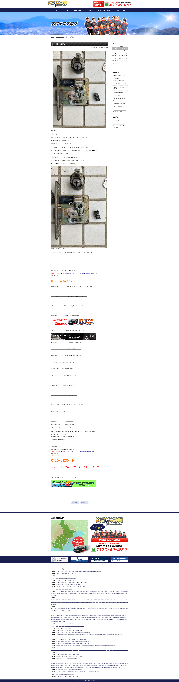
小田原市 (94, 619)
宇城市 (94, 671)
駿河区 (98, 634)
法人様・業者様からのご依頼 (119, 124)
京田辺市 (83, 641)
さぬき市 (78, 656)
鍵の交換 (59, 565)
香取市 (122, 593)
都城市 (69, 674)
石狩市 (60, 571)
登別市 (86, 571)
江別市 (57, 571)
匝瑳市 (113, 593)
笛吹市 (72, 630)
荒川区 (58, 599)
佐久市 (76, 632)
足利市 (78, 586)
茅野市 (82, 632)
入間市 (59, 608)
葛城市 (82, 639)
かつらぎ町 (62, 643)
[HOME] (56, 10)
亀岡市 (63, 641)
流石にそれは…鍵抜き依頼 (119, 95)
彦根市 (60, 637)
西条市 (69, 658)
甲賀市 (85, 637)
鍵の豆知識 (121, 565)
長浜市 (57, 637)
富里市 (62, 593)
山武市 (106, 593)
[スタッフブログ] (121, 10)
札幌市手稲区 (99, 571)
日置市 (64, 676)
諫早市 (67, 669)
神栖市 (79, 584)
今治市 (66, 658)
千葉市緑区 (105, 591)
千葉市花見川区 (76, 591)
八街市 (121, 591)
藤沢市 (80, 619)
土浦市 (57, 584)
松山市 (63, 658)
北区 (74, 599)
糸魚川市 (70, 623)
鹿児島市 (67, 676)
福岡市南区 (58, 663)
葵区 (96, 634)
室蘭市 (89, 571)
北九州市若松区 (122, 663)
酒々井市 (59, 593)
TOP (56, 565)
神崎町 (119, 593)
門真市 (113, 645)
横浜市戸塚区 (110, 615)
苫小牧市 (77, 571)
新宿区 (86, 599)
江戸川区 (68, 599)
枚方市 (57, 645)
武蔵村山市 (114, 602)
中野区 (101, 599)
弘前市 (68, 573)
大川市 (60, 667)
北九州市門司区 (115, 663)
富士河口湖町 (76, 630)
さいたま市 (72, 608)
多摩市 (97, 602)
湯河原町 (63, 621)
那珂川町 (74, 667)
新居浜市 (73, 658)
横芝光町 (110, 593)
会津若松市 (72, 582)
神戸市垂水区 (93, 650)
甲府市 (63, 630)
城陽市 (79, 641)
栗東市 (79, 637)
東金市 (118, 591)
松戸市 (109, 591)
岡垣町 (90, 667)
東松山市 (53, 608)
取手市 (72, 584)
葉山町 (102, 619)
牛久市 (69, 584)
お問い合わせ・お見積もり (113, 565)
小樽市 (67, 571)
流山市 (112, 591)
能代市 (60, 578)
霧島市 (61, 676)
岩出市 (69, 643)
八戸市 (75, 573)
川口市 (56, 608)
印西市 (95, 593)
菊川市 (114, 634)
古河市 (63, 584)
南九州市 (76, 676)
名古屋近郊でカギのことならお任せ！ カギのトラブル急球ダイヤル (67, 315)
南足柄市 (98, 619)
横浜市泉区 (76, 615)
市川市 (60, 591)
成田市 (100, 593)
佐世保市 (57, 669)
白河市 (83, 582)
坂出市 (71, 656)
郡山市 (76, 582)
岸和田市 (101, 645)
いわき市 (86, 582)
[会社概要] (90, 10)
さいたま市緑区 (115, 608)
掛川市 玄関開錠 (59, 44)
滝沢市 (57, 575)
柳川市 (92, 665)
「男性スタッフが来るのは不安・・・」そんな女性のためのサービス (67, 306)
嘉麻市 (53, 667)
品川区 (110, 599)
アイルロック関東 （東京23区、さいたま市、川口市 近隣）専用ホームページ (70, 405)
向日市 (66, 641)
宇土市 (91, 671)
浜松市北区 (63, 634)
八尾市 (84, 645)
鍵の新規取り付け (84, 565)
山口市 (57, 654)
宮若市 (67, 667)
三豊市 (61, 656)
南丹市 (60, 641)
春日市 (75, 665)
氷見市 (57, 626)
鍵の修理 (69, 565)
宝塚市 (114, 650)
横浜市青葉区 (65, 615)
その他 (106, 47)
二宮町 (114, 619)
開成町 (53, 621)
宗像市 (85, 665)
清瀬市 (64, 602)
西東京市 (61, 602)
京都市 (57, 641)
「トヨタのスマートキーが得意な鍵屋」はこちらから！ (64, 375)
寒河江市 (60, 580)
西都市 (63, 674)
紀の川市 (66, 643)
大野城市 (89, 665)
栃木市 (81, 586)
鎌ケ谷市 (82, 593)
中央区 (93, 599)
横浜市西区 (55, 617)
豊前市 (71, 667)
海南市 (81, 643)
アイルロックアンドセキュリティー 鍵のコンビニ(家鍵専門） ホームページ (69, 296)
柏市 (88, 593)
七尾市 (57, 628)
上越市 (60, 623)
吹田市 (71, 645)
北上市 (69, 575)
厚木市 (60, 619)
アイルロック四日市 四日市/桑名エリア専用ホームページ (65, 368)
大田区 (114, 599)
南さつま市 (72, 676)
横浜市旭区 (60, 615)
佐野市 (72, 586)
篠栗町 (93, 667)
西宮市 (117, 650)
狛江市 (124, 599)
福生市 (124, 602)
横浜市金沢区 (82, 615)
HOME (52, 37)
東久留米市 (68, 602)
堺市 (98, 645)
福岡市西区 (74, 663)
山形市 (70, 580)
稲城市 (94, 602)
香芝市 (71, 639)
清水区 (93, 634)
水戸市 (60, 584)
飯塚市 (68, 665)
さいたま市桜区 (60, 610)
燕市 (79, 623)
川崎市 (77, 617)
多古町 (116, 593)
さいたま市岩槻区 (79, 608)
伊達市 (80, 571)
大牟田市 (71, 665)
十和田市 (71, 573)
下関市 (60, 654)
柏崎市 (63, 623)
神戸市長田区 (81, 650)
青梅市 (54, 604)
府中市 (90, 602)
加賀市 (66, 628)
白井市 (86, 593)
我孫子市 (91, 593)
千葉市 (124, 591)
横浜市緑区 (68, 617)
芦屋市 (123, 650)
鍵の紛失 (78, 565)
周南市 (75, 654)
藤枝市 (101, 634)
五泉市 (66, 623)
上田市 (69, 632)
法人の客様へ (92, 565)
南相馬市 (63, 582)
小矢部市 (73, 626)
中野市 (57, 632)
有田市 (84, 643)
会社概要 (105, 565)
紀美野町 (77, 643)
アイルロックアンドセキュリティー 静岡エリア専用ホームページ (67, 355)
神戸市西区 (98, 650)
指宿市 (80, 676)
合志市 (85, 671)
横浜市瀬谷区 (104, 615)
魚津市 (66, 626)
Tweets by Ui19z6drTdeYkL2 (58, 439)
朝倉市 (114, 665)
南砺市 (79, 626)
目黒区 (107, 599)
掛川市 (117, 634)
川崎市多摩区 (109, 617)
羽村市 (121, 602)
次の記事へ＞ (84, 502)
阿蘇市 (82, 671)
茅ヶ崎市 (83, 619)
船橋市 (57, 591)
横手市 (69, 578)
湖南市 (82, 637)
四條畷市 (67, 645)
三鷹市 (53, 602)
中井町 (117, 619)
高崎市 (57, 589)
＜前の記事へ (75, 502)
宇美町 (84, 667)
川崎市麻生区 (115, 617)
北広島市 (63, 571)
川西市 (111, 650)
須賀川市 (79, 582)
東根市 (64, 580)
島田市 (104, 634)
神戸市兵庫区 (75, 650)
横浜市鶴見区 (121, 615)
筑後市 (124, 665)
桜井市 (79, 639)
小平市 (80, 602)
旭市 (125, 593)
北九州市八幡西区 (92, 663)
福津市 (117, 665)
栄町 (98, 593)
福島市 (60, 582)
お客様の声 (115, 120)
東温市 (60, 658)
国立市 (87, 602)
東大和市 (103, 602)
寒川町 (108, 619)
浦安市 (72, 593)
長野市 (60, 632)
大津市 (63, 637)
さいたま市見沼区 (86, 608)
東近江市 (73, 637)
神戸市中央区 (69, 650)
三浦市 (53, 619)
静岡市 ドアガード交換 (119, 75)
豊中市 (77, 645)
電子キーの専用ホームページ (58, 411)
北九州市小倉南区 (100, 663)
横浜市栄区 (99, 615)
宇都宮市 (57, 586)
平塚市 (77, 619)
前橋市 (60, 589)
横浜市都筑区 (116, 615)
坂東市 (66, 584)
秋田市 (63, 578)
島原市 (73, 669)
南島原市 (80, 669)
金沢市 (60, 628)
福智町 (105, 667)
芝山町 (103, 593)
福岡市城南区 (86, 663)
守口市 (110, 645)
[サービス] (66, 10)
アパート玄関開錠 (118, 106)
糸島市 (82, 665)
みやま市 (57, 667)
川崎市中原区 (92, 617)
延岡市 (57, 674)
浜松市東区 (74, 634)
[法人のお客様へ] (78, 10)
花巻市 (66, 575)
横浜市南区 (73, 617)
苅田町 (87, 667)
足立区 (52, 599)
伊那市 (85, 632)
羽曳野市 (91, 645)
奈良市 (57, 639)
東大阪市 (81, 645)
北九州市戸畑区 (59, 665)
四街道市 (70, 591)
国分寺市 (84, 602)
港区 (96, 599)
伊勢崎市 (66, 589)
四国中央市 (77, 658)
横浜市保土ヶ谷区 (61, 617)
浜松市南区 (89, 634)
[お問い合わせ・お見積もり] (104, 10)
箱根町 (56, 621)
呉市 (56, 652)
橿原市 (85, 639)
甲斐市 (60, 630)
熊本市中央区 (68, 671)
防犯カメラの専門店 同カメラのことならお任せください (64, 478)
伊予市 (57, 658)
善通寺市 (64, 656)
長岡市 (57, 623)
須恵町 (102, 667)
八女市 (102, 665)
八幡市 (76, 641)
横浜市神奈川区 (54, 615)
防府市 (72, 654)
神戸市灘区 (64, 650)
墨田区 (64, 599)
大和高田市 (75, 639)
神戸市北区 (59, 650)
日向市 (60, 674)
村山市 (57, 580)
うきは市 (64, 667)
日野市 (110, 602)
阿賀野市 (82, 623)
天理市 (68, 639)
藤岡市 (70, 589)
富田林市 (95, 645)
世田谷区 (120, 599)
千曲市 (66, 632)
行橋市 (99, 665)
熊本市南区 (78, 671)
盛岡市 (60, 575)
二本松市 (67, 582)
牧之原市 (111, 634)
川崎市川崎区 (81, 617)
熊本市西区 (62, 671)
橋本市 (57, 643)
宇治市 (73, 641)
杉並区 (117, 599)
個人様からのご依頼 (117, 125)
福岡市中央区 (80, 663)
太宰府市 (96, 665)
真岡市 (75, 586)
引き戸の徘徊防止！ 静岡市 (120, 83)
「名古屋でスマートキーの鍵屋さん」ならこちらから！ (64, 385)
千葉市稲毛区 (82, 591)
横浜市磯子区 (71, 615)
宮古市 (63, 575)
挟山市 (65, 608)
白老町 (83, 571)
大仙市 (66, 578)
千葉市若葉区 (94, 591)
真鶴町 (59, 621)
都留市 (81, 630)
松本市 (79, 632)
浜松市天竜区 (58, 634)
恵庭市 (70, 571)
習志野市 (63, 591)
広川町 (115, 667)
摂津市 (107, 645)
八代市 (97, 671)
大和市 (63, 619)
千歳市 (73, 571)
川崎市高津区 (98, 617)
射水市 (69, 626)
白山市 (69, 628)
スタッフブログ (60, 37)
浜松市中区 (84, 634)
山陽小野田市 (64, 654)
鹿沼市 (69, 586)
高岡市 (60, 626)
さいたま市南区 (67, 610)
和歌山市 (73, 643)
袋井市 (120, 634)
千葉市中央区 (99, 591)
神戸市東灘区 (103, 650)
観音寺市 (57, 656)
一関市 (75, 575)
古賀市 (108, 665)
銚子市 (54, 595)
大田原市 (61, 586)
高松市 (74, 656)
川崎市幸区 (86, 617)
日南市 (72, 674)
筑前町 (99, 667)
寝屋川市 (60, 645)
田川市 (120, 665)
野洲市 (69, 637)
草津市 (76, 637)
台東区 (61, 599)
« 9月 (113, 65)
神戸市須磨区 (87, 650)
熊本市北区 (58, 671)
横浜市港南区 (87, 615)
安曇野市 (73, 632)
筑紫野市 (78, 665)
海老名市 (67, 619)
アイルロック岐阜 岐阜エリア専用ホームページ (62, 362)
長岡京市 (70, 641)
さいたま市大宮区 (101, 608)
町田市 (100, 602)
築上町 (118, 667)
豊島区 (83, 599)
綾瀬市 (74, 619)
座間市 (71, 619)
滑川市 (63, 626)
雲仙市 (70, 669)
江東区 (71, 599)
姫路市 (52, 650)
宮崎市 (66, 674)
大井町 (120, 619)
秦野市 (87, 619)
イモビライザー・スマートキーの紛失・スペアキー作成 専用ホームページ (68, 330)
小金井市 (73, 602)
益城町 (88, 671)
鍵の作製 (73, 565)
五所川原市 (61, 573)
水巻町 (96, 667)
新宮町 (108, 667)
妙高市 (73, 623)
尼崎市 (126, 650)
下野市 (84, 586)
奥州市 (72, 575)
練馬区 (98, 599)
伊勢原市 (91, 619)
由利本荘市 (73, 578)
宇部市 (69, 654)
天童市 (67, 580)
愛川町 (105, 619)
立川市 (107, 602)
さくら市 (65, 586)
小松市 (63, 628)
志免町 (78, 667)
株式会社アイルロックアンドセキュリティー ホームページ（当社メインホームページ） (71, 286)
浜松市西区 (79, 634)
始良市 (57, 676)
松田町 (123, 619)
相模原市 (57, 619)
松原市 (87, 645)
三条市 (76, 623)
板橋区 (80, 599)
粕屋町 (81, 667)
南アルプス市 (67, 630)
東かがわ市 (82, 656)
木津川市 (87, 641)
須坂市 (63, 632)
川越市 (68, 608)
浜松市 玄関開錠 (118, 92)
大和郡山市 (64, 639)
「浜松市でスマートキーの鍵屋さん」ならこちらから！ (64, 395)
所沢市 (62, 608)
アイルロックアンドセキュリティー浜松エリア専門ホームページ (66, 349)
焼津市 (107, 634)
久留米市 (64, 665)
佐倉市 (67, 591)
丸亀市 (68, 656)
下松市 (78, 654)
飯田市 (88, 632)
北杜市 (57, 630)
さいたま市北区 (94, 608)
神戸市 (55, 650)
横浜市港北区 (93, 615)
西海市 (61, 669)
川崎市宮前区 (103, 617)
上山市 (73, 580)
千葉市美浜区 (88, 591)
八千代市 (69, 593)
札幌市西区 (93, 571)
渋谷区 (104, 599)
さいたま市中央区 (122, 608)
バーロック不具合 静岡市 (120, 103)
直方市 (111, 665)
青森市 (65, 573)
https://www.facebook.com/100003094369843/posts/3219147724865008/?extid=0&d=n (73, 431)
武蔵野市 (57, 602)
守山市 (66, 637)
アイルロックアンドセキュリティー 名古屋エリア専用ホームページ (67, 342)
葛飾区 (55, 599)
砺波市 (76, 626)
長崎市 (76, 669)
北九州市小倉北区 (107, 663)
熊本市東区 (73, 671)
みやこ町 (112, 667)
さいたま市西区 (108, 608)
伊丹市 (120, 650)
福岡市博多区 (63, 663)
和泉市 (104, 645)
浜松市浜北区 (69, 634)
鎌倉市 (123, 617)
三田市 (108, 650)
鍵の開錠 (64, 565)
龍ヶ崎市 (76, 584)
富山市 (82, 626)
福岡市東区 (53, 663)
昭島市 (118, 602)
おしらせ (114, 122)
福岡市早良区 (69, 663)
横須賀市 (120, 617)
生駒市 (60, 639)
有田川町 (87, 643)
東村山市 (77, 602)
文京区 (77, 599)
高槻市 (64, 645)
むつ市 (57, 573)
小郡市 (105, 665)
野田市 (115, 591)
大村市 (64, 669)
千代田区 (90, 599)
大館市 (57, 578)
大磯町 (111, 619)
